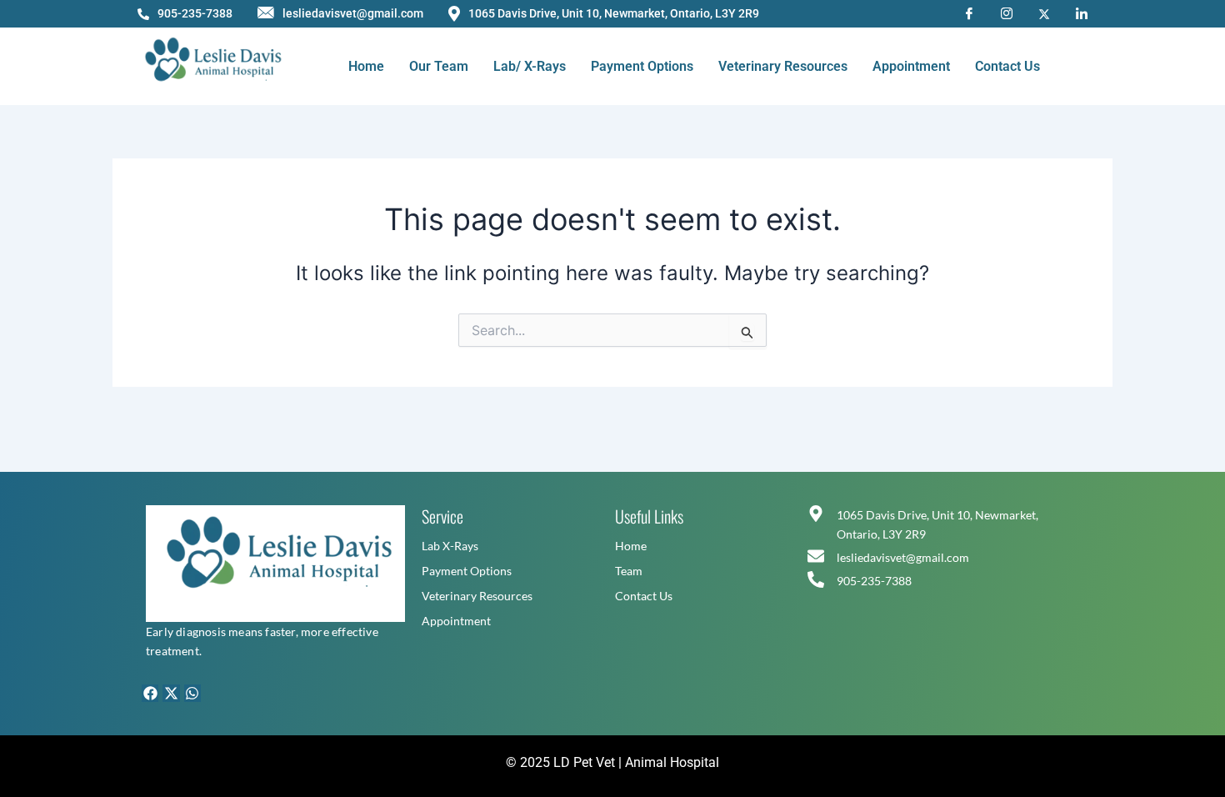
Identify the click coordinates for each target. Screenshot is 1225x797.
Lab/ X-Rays (529, 66)
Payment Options (642, 66)
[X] (1044, 12)
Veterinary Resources (783, 66)
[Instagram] (1006, 12)
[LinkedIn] (1082, 12)
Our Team (438, 66)
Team (628, 571)
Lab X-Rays (450, 546)
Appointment (911, 66)
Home (366, 66)
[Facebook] (969, 12)
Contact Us (1007, 66)
